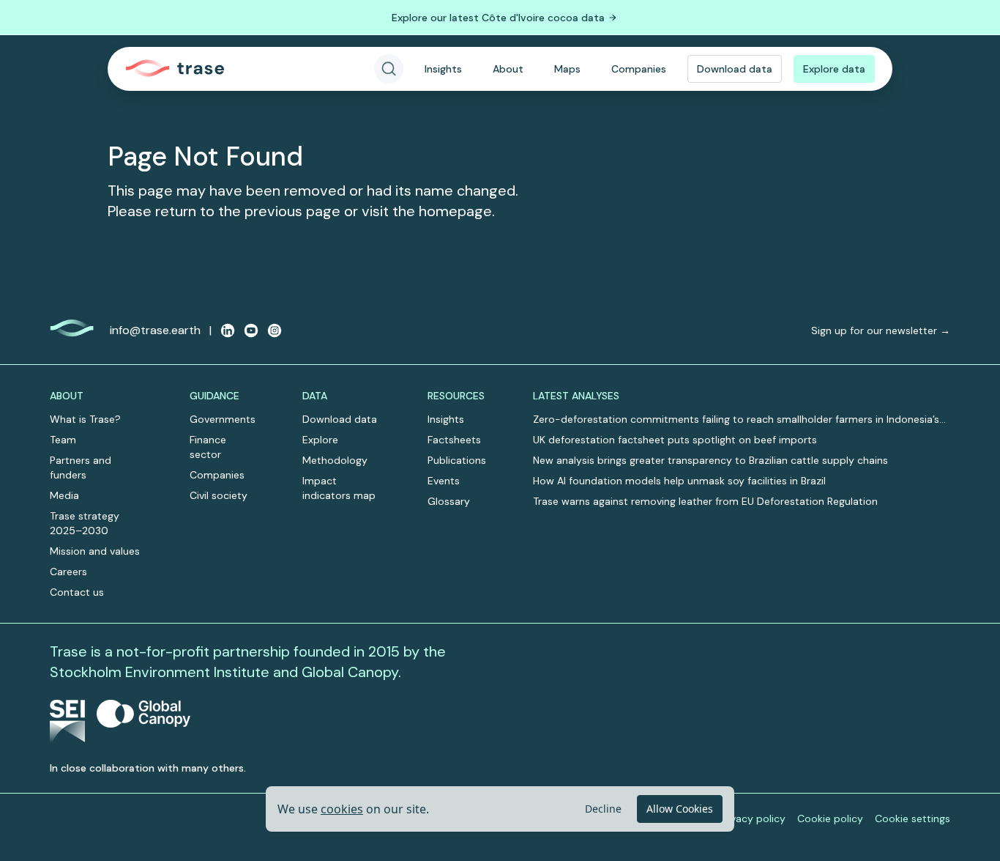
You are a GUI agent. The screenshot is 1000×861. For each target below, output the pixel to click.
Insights (443, 68)
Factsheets (454, 439)
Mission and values (95, 551)
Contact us (77, 592)
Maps (567, 68)
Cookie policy (830, 818)
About (508, 68)
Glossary (449, 501)
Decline (603, 809)
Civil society (218, 495)
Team (63, 439)
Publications (457, 460)
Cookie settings (912, 818)
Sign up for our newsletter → (880, 330)
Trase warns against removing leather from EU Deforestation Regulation (705, 501)
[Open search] (388, 69)
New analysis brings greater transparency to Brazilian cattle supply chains (710, 460)
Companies (638, 68)
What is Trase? (85, 419)
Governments (222, 419)
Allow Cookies (679, 809)
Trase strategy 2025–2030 (84, 523)
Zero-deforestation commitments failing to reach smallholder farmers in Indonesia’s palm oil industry (736, 419)
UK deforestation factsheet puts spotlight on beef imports (675, 439)
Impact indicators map (339, 488)
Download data (734, 68)
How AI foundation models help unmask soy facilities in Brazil (679, 480)
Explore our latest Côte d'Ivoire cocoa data (498, 17)
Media (64, 495)
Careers (68, 571)
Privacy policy (752, 818)
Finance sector (208, 447)
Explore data (834, 68)
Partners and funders (80, 467)
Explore (320, 439)
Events (444, 480)
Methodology (334, 460)
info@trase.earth (155, 330)
